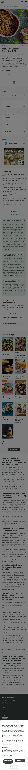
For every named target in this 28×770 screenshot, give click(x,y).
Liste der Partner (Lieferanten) (8, 756)
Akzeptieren (20, 760)
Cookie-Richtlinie (16, 744)
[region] (14, 745)
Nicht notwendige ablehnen (8, 761)
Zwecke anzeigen (14, 766)
